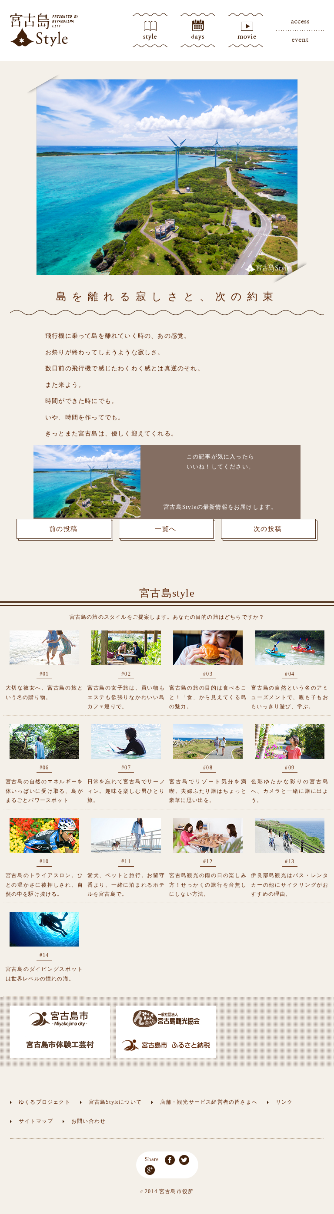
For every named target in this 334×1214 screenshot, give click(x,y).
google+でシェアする (150, 1170)
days (197, 30)
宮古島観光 (44, 29)
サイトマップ (36, 1121)
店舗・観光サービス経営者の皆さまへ (208, 1102)
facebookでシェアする (170, 1160)
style (150, 30)
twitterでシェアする (184, 1160)
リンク (284, 1102)
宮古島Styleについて (115, 1102)
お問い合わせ (88, 1121)
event (300, 39)
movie (245, 30)
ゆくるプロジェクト (44, 1102)
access (300, 21)
